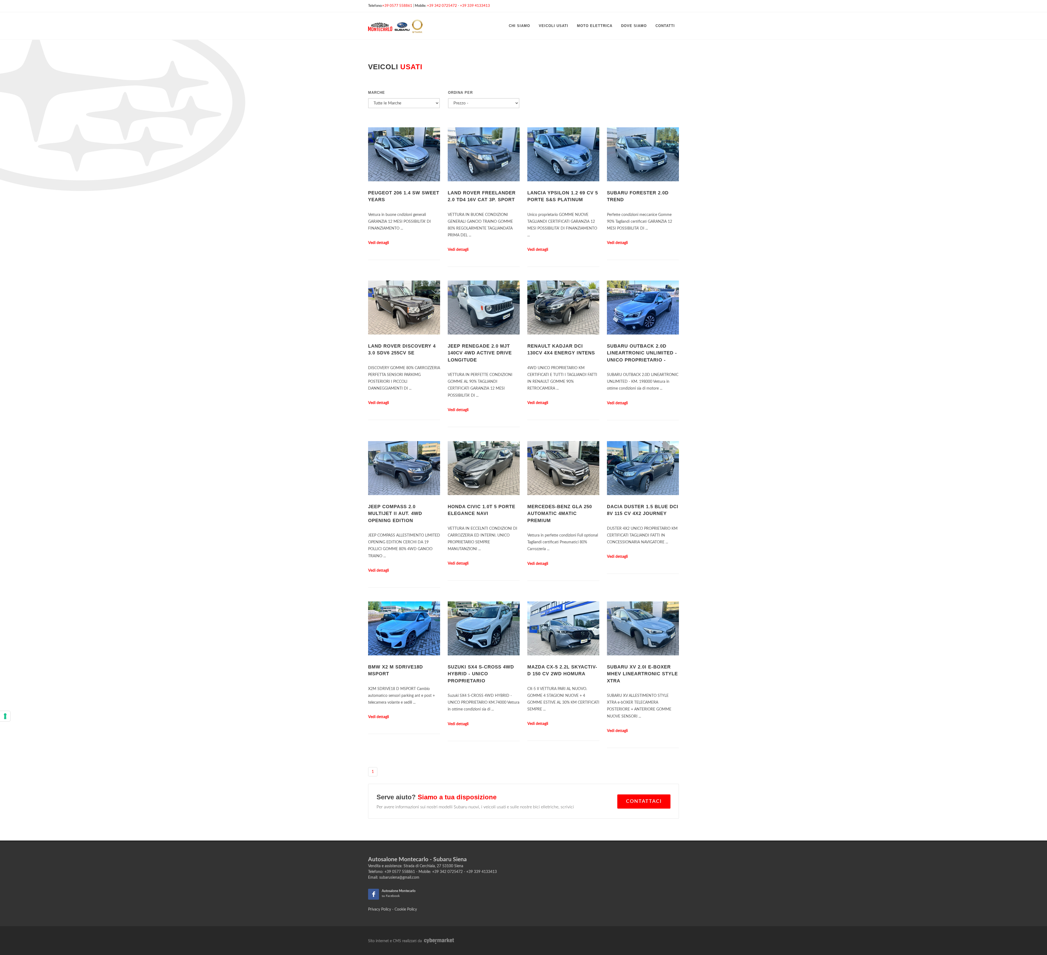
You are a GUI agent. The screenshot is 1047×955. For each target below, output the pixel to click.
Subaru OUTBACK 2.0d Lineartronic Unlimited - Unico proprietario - (642, 353)
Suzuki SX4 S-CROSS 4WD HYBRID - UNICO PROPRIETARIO (481, 673)
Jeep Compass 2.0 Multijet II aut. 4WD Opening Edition (395, 513)
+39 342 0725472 (442, 6)
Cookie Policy (406, 909)
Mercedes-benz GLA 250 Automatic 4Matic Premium (559, 513)
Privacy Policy (379, 909)
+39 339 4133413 (475, 6)
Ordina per (460, 93)
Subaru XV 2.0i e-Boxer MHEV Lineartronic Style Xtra (642, 673)
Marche (376, 93)
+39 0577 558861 (397, 6)
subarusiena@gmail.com (399, 877)
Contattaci (644, 801)
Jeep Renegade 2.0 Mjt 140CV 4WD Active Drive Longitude (480, 353)
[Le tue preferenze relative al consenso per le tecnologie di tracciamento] (5, 716)
